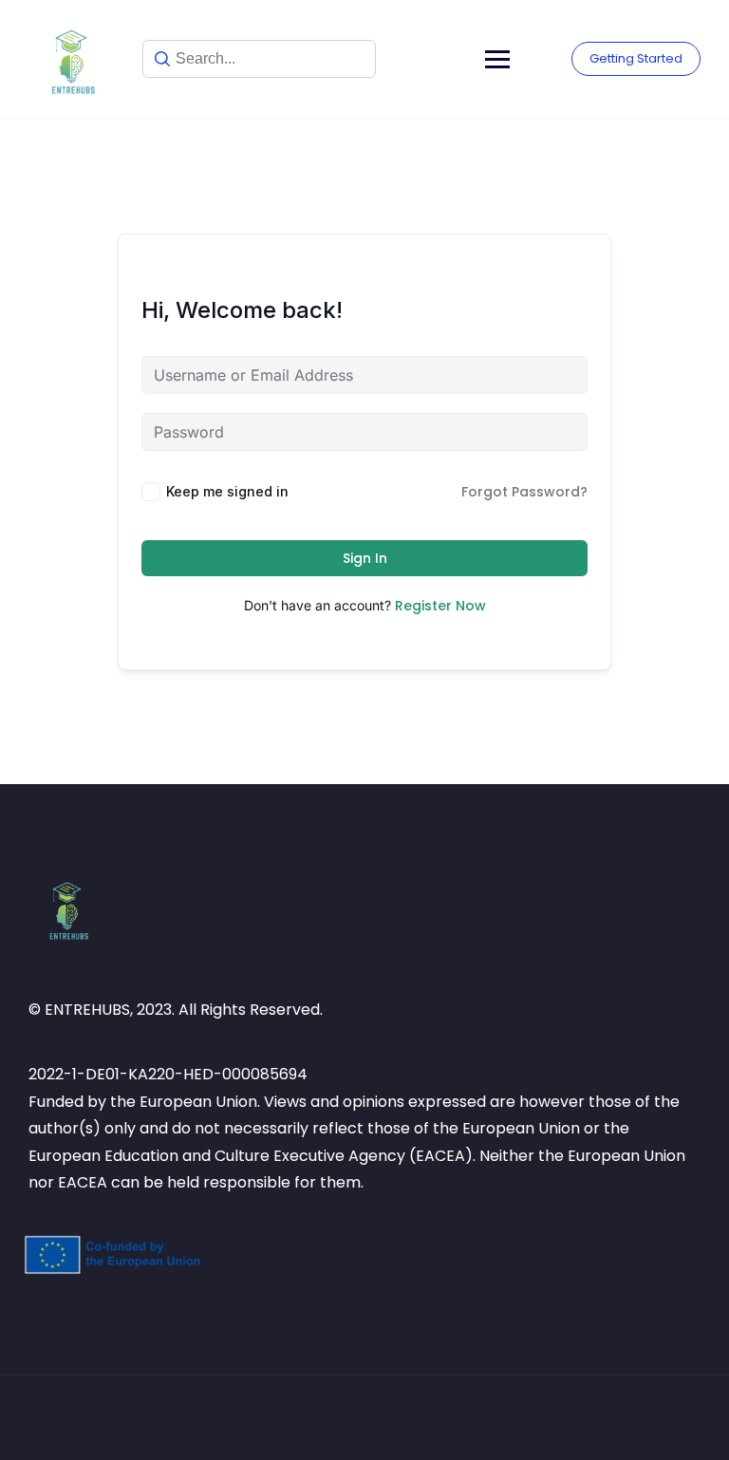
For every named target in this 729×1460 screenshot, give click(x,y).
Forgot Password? (524, 491)
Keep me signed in (227, 491)
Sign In (365, 558)
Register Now (440, 605)
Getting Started (635, 58)
